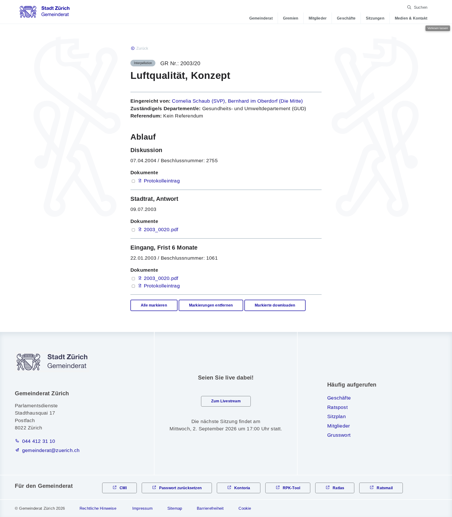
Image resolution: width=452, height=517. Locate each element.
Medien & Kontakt (411, 18)
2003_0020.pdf (161, 229)
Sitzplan (336, 416)
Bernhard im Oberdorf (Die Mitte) (265, 101)
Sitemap (174, 508)
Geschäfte (346, 18)
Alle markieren (154, 305)
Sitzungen (375, 18)
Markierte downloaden (275, 305)
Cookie (244, 508)
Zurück (142, 48)
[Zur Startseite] (44, 13)
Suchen (420, 7)
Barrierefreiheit (210, 508)
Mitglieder (318, 18)
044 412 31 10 (38, 441)
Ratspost (337, 407)
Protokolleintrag (162, 180)
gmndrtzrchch (51, 450)
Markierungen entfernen (211, 305)
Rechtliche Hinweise (98, 508)
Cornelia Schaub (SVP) (198, 101)
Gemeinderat (261, 18)
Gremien (290, 18)
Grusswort (339, 435)
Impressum (142, 508)
